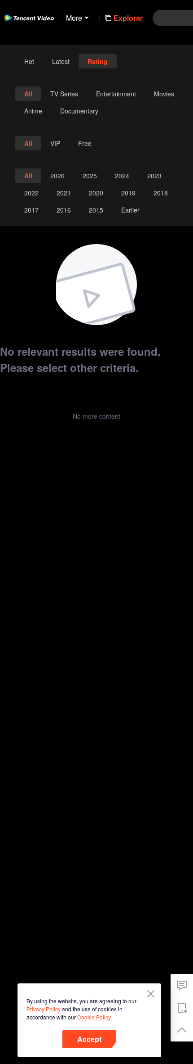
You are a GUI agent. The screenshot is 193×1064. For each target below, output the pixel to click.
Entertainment (116, 93)
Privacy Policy (43, 1009)
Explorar (128, 18)
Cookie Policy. (94, 1017)
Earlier (130, 209)
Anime (33, 110)
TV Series (64, 93)
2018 (161, 192)
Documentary (79, 110)
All (28, 93)
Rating (98, 61)
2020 (96, 192)
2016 (64, 209)
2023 (154, 175)
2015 (96, 209)
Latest (61, 61)
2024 (122, 175)
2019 (128, 192)
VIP (55, 143)
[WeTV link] (29, 18)
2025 (90, 175)
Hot (29, 61)
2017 (31, 209)
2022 (31, 192)
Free (85, 143)
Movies (164, 93)
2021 (64, 192)
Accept (89, 1039)
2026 (57, 175)
